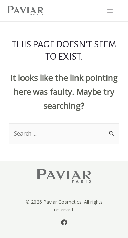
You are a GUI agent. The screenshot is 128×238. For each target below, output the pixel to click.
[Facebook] (64, 222)
